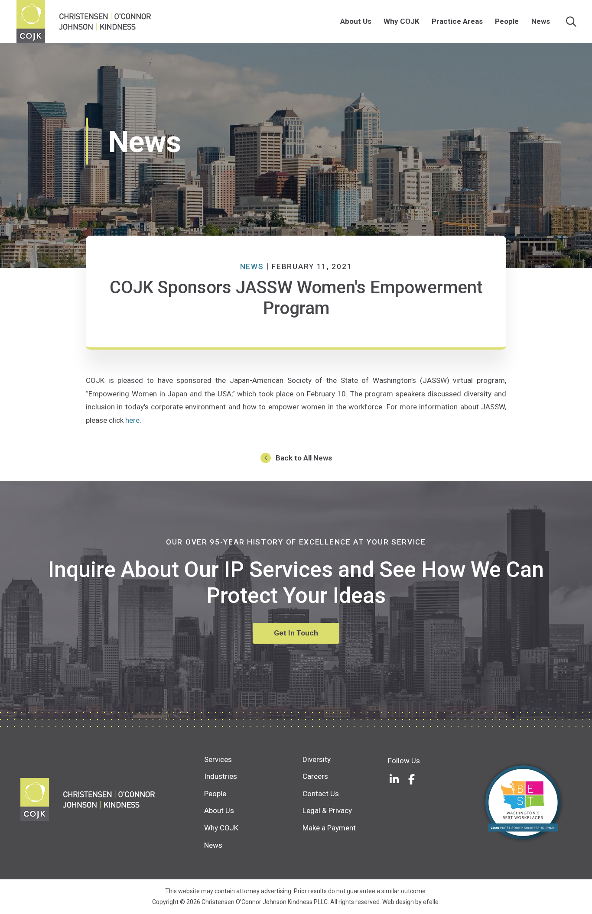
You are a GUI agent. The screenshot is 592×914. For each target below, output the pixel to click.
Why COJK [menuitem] (402, 21)
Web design (398, 901)
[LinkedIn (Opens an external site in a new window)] (394, 779)
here (132, 420)
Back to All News (304, 458)
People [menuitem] (507, 21)
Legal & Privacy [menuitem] (327, 810)
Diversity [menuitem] (317, 759)
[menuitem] (376, 21)
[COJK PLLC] (112, 799)
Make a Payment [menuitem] (329, 827)
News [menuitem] (540, 21)
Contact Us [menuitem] (321, 793)
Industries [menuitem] (220, 776)
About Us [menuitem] (355, 21)
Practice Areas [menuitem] (457, 21)
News (252, 266)
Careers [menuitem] (315, 776)
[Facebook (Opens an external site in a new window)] (411, 779)
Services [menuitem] (218, 759)
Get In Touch (296, 633)
